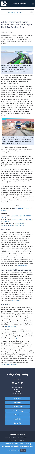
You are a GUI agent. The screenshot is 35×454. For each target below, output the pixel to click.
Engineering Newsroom (15, 12)
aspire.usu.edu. (22, 265)
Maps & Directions (10, 438)
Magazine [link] (17, 415)
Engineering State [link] (17, 407)
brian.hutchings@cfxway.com (21, 219)
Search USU (12, 440)
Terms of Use (22, 438)
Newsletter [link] (17, 419)
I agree (23, 450)
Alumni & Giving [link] (21, 411)
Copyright (21, 440)
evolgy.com (17, 338)
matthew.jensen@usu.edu (22, 208)
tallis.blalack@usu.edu (18, 215)
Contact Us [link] (17, 423)
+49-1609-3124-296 (17, 225)
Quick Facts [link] (17, 399)
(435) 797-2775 (17, 393)
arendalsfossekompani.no (9, 364)
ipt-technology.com (10, 327)
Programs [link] (17, 403)
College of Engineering (19, 4)
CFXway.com (16, 300)
